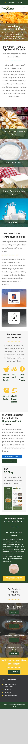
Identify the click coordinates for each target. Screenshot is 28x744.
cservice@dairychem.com (11, 695)
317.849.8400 (18, 2)
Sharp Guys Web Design (16, 706)
